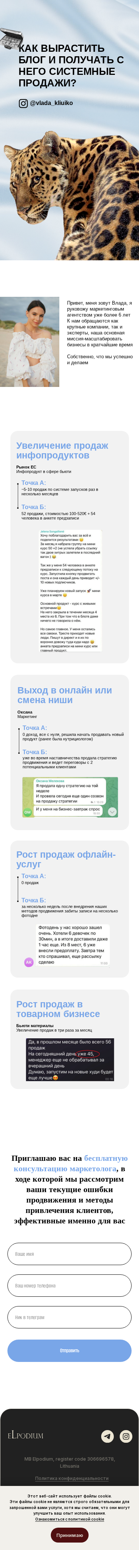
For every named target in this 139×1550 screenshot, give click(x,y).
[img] (24, 1435)
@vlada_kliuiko (51, 103)
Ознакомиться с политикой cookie (69, 1519)
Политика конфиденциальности (72, 1478)
